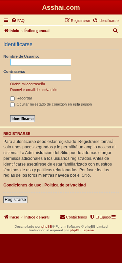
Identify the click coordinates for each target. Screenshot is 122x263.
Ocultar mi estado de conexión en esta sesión (54, 104)
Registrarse (15, 199)
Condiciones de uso (22, 185)
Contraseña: (14, 71)
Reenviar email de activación (33, 90)
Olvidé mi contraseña (27, 84)
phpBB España (82, 230)
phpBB (46, 226)
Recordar (24, 98)
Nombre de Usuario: (21, 56)
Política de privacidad (65, 185)
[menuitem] (18, 21)
